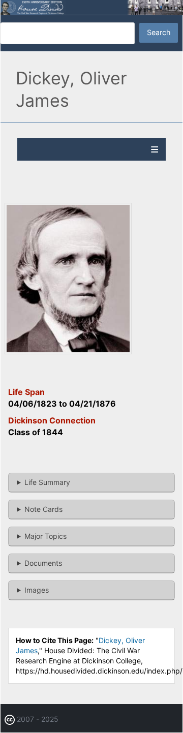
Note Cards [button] (43, 509)
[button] (68, 351)
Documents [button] (43, 563)
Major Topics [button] (45, 536)
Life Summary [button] (47, 482)
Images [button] (36, 590)
